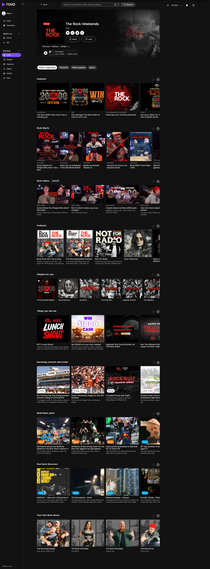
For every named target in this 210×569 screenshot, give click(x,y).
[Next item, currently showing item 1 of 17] (158, 311)
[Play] (45, 53)
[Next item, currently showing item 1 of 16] (158, 413)
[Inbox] (187, 5)
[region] (98, 100)
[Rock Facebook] (68, 33)
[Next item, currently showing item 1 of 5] (158, 226)
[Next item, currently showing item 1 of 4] (158, 79)
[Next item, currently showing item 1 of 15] (158, 362)
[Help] (193, 5)
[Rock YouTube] (77, 33)
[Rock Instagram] (72, 33)
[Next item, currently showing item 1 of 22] (158, 181)
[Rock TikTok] (82, 33)
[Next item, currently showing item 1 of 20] (158, 128)
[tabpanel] (98, 316)
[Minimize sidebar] (22, 4)
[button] (55, 181)
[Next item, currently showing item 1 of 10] (158, 275)
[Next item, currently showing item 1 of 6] (158, 516)
